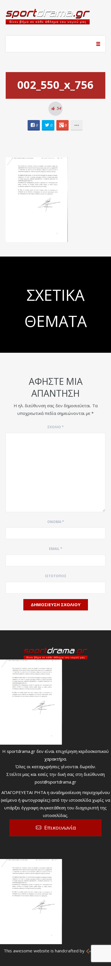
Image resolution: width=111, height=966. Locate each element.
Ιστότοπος (55, 576)
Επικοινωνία (60, 827)
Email (55, 548)
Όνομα (55, 521)
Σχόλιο (55, 427)
